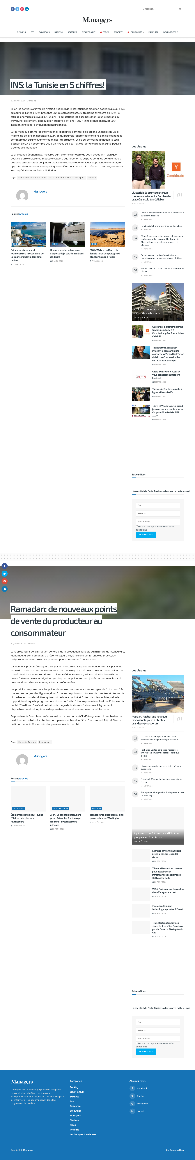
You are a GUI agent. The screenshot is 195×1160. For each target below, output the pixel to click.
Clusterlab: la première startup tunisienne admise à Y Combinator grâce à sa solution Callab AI (152, 196)
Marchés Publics (27, 742)
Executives (44, 32)
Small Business (60, 808)
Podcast (118, 32)
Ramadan (44, 742)
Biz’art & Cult (88, 32)
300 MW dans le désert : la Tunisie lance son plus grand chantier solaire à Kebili (105, 253)
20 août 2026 (18, 825)
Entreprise (18, 808)
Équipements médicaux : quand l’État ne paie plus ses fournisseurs (27, 818)
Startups (72, 32)
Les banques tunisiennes (83, 1134)
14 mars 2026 (141, 317)
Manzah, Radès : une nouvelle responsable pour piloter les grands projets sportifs (149, 720)
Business (21, 32)
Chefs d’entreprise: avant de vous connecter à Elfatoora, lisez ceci (166, 374)
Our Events (136, 32)
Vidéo (106, 32)
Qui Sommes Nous (175, 1150)
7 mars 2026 (97, 261)
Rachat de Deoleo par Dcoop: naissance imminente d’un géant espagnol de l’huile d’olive (160, 752)
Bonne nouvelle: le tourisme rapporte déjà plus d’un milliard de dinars (66, 253)
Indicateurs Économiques (32, 177)
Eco (32, 32)
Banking (59, 32)
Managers (40, 191)
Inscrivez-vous (170, 32)
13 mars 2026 (18, 264)
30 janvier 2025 (18, 100)
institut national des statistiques (67, 177)
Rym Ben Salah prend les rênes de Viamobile (161, 226)
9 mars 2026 (57, 261)
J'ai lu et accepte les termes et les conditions (155, 528)
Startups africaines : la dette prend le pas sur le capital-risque (166, 853)
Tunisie (92, 177)
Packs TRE (153, 32)
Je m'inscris (146, 534)
